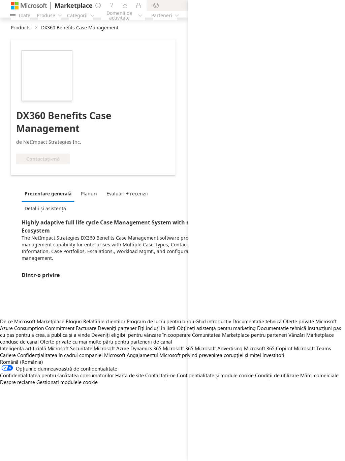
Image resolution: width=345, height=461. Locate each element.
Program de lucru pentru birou (160, 321)
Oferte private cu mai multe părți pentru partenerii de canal (106, 341)
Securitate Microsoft (92, 348)
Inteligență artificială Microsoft (34, 348)
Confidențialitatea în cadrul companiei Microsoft (71, 355)
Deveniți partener (117, 328)
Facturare (86, 328)
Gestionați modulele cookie (67, 382)
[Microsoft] (29, 5)
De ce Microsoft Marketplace (32, 321)
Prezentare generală (48, 193)
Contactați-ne (160, 375)
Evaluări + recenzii (127, 193)
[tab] (50, 193)
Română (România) (21, 361)
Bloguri (74, 321)
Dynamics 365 (145, 348)
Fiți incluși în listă (157, 328)
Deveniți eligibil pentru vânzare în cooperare (141, 334)
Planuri (89, 193)
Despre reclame (17, 382)
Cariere (8, 355)
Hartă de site (129, 375)
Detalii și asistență (45, 208)
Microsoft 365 (178, 348)
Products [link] (21, 27)
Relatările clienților (104, 321)
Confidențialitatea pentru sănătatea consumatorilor (57, 375)
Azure (122, 348)
